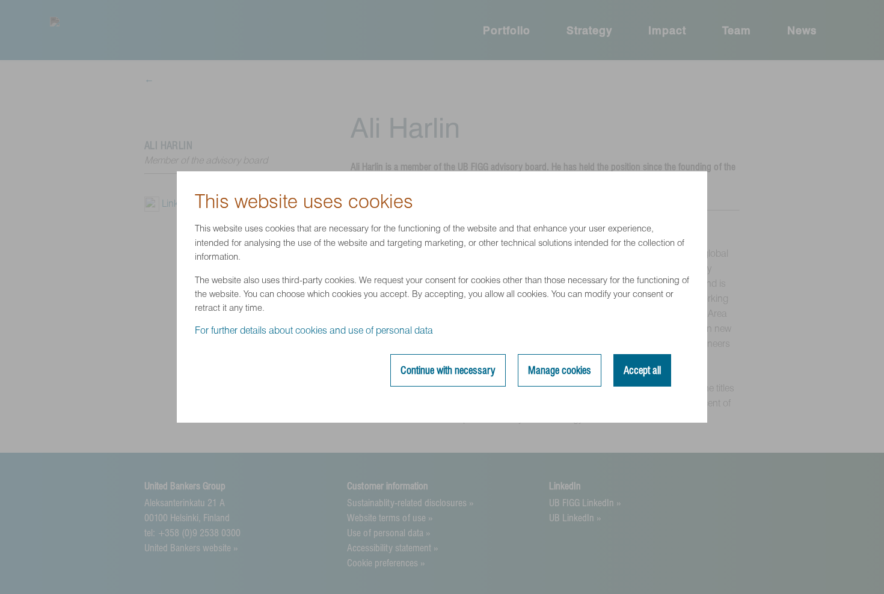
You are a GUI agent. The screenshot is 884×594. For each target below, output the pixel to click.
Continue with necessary (448, 370)
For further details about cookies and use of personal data (314, 330)
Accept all (642, 370)
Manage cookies (559, 370)
